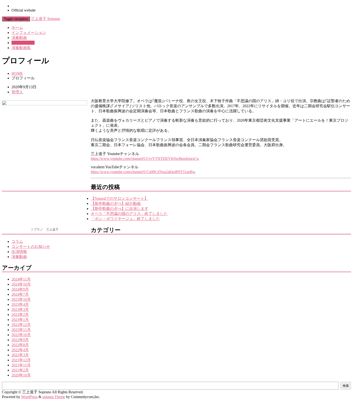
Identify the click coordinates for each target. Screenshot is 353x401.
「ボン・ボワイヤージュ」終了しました (125, 219)
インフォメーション (29, 33)
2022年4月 (20, 350)
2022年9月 (20, 340)
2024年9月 (20, 289)
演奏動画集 (21, 48)
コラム (17, 241)
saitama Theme (53, 397)
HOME (17, 73)
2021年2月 (20, 370)
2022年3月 (20, 355)
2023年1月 (20, 320)
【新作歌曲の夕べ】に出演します (119, 209)
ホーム (17, 27)
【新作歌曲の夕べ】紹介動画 (116, 203)
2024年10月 (21, 284)
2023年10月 (21, 299)
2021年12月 (21, 360)
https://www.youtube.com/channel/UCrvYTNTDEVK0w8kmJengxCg (145, 159)
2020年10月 (21, 375)
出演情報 (19, 252)
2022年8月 (20, 345)
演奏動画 (19, 38)
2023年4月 (20, 304)
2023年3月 (20, 309)
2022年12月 (21, 325)
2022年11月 (21, 330)
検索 (346, 386)
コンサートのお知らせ (31, 246)
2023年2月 (20, 315)
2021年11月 (21, 365)
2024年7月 (20, 294)
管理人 (17, 92)
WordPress (29, 397)
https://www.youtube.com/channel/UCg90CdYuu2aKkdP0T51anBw (143, 172)
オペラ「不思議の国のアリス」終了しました (129, 214)
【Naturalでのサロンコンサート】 (119, 198)
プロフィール (23, 43)
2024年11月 (21, 279)
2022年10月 (21, 335)
